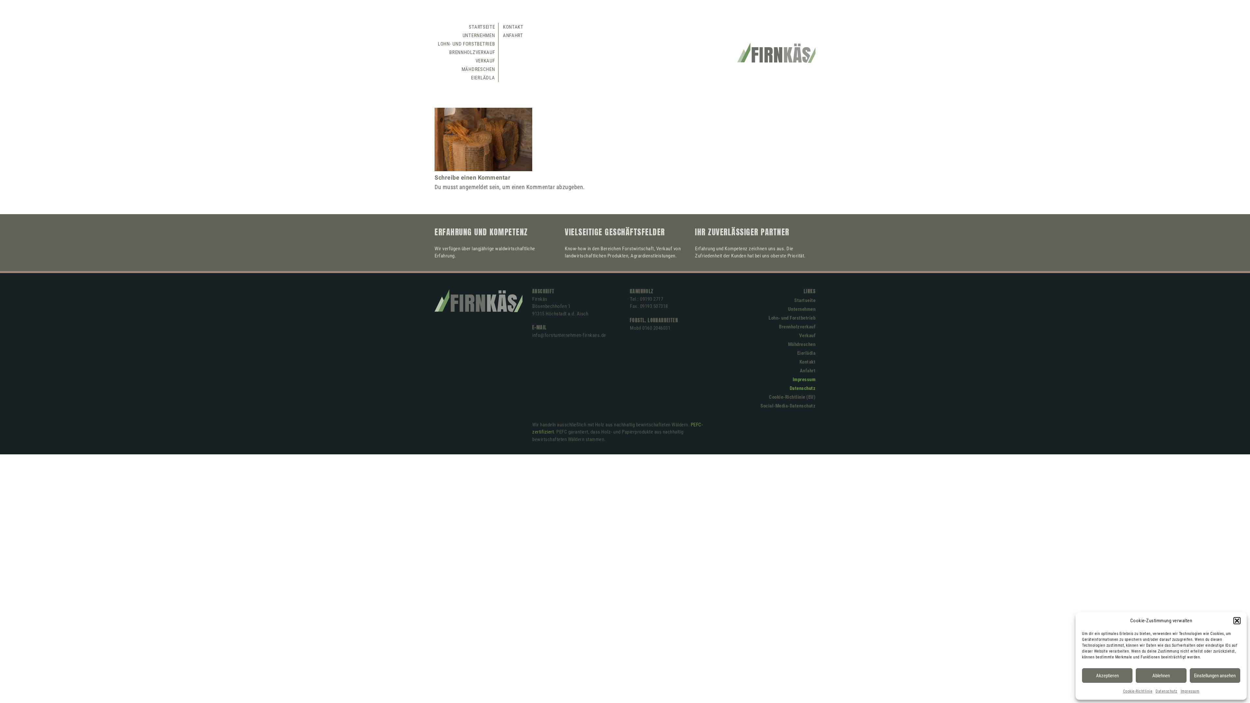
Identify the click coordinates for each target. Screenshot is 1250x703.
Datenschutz (1166, 691)
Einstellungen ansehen (1215, 676)
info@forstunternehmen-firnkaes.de (569, 335)
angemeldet (473, 187)
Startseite (482, 27)
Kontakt (513, 27)
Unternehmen (479, 35)
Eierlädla (483, 78)
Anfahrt (513, 35)
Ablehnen (1161, 676)
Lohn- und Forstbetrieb (466, 44)
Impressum (1190, 691)
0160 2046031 (656, 328)
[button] (1237, 620)
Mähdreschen (478, 69)
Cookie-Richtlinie (1138, 691)
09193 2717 (651, 299)
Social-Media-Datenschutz (787, 406)
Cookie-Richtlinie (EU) (792, 397)
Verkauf (485, 61)
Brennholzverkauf (472, 52)
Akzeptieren (1107, 676)
